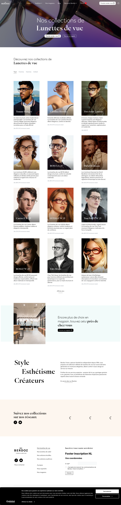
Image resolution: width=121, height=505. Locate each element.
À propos (40, 465)
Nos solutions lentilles (44, 455)
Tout (15, 72)
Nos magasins (41, 472)
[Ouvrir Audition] (41, 3)
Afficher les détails (27, 501)
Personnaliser (106, 496)
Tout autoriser (107, 491)
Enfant (36, 72)
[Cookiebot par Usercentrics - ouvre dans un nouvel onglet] (10, 502)
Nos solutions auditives (44, 459)
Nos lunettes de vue (43, 448)
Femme (21, 72)
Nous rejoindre (42, 469)
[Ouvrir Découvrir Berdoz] (76, 3)
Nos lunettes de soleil (44, 452)
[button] (60, 291)
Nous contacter (19, 465)
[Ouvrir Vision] (31, 3)
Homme (28, 72)
